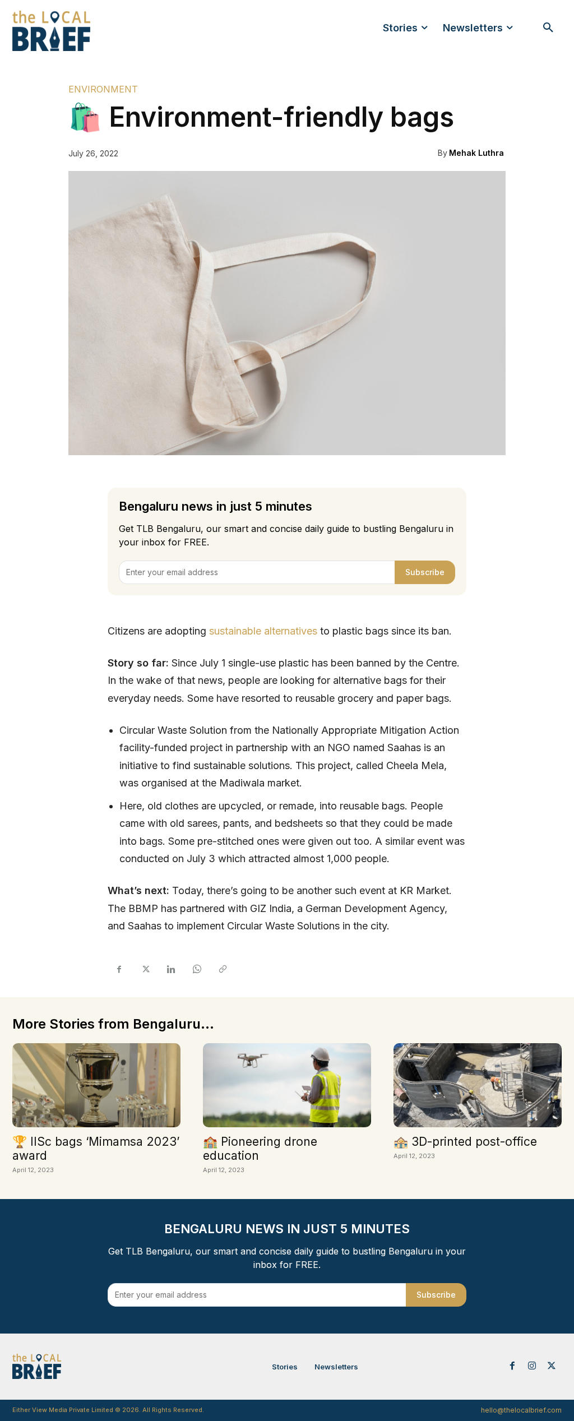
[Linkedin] (170, 969)
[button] (548, 28)
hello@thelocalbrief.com (521, 1410)
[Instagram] (532, 1366)
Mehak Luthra (476, 153)
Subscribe (425, 572)
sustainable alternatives (263, 631)
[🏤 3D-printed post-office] (478, 1085)
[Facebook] (119, 969)
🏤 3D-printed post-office (465, 1142)
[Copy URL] (222, 969)
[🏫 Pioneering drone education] (287, 1085)
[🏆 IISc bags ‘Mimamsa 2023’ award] (96, 1085)
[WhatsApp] (196, 969)
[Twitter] (144, 969)
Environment (103, 89)
